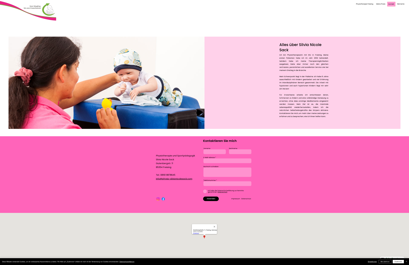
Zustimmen (398, 262)
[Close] (406, 261)
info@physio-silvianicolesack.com (174, 178)
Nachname (233, 148)
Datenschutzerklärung (127, 262)
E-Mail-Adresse (209, 157)
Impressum (236, 199)
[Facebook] (163, 199)
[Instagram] (158, 199)
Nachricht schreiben (211, 166)
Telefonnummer (209, 180)
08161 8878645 (167, 174)
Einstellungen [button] (372, 262)
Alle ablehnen (385, 262)
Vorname (206, 148)
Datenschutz (246, 199)
